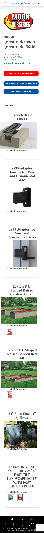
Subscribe (9, 524)
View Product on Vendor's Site (21, 83)
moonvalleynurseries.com (17, 63)
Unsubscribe (8, 528)
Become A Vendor (31, 524)
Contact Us (17, 526)
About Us (27, 526)
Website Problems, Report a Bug (27, 528)
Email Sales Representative (21, 73)
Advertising (18, 524)
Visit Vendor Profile (21, 91)
